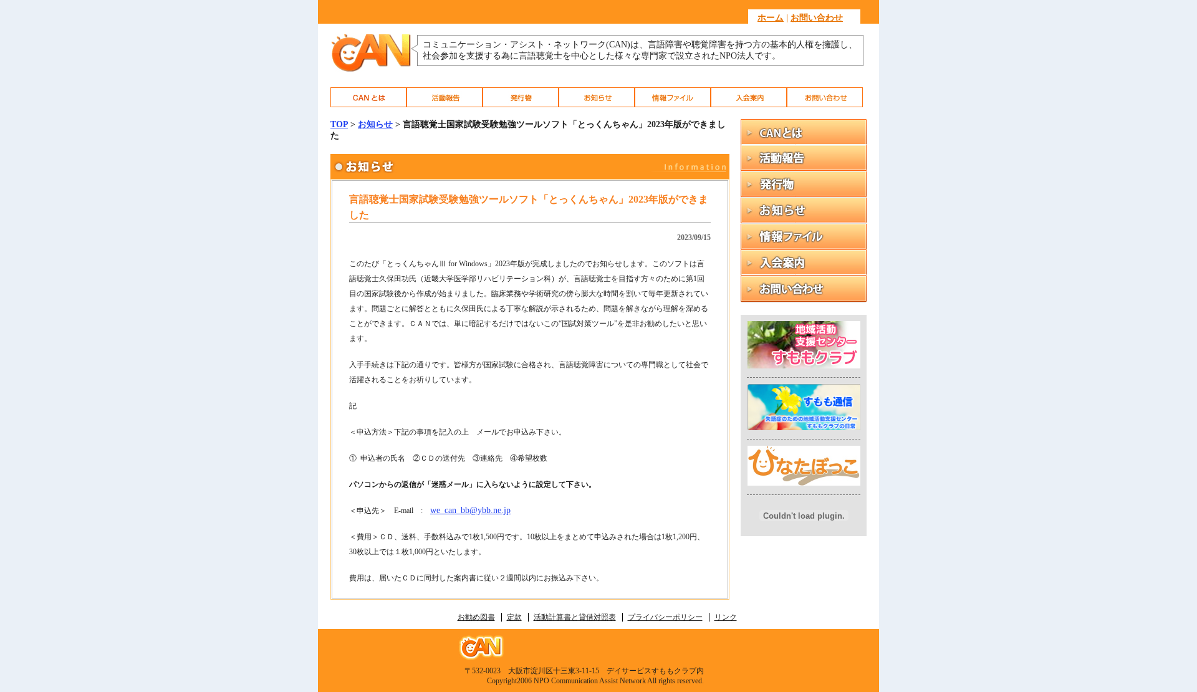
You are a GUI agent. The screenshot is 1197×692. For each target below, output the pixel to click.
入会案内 (748, 97)
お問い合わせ (817, 17)
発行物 (520, 97)
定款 (514, 617)
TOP (339, 124)
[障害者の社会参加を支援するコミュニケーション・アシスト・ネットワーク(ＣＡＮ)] (370, 69)
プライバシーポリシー (665, 617)
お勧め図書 (476, 617)
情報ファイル (672, 97)
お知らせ (596, 97)
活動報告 (444, 97)
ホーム (770, 17)
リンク (725, 617)
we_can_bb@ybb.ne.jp (470, 510)
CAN (368, 97)
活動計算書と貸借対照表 (575, 617)
